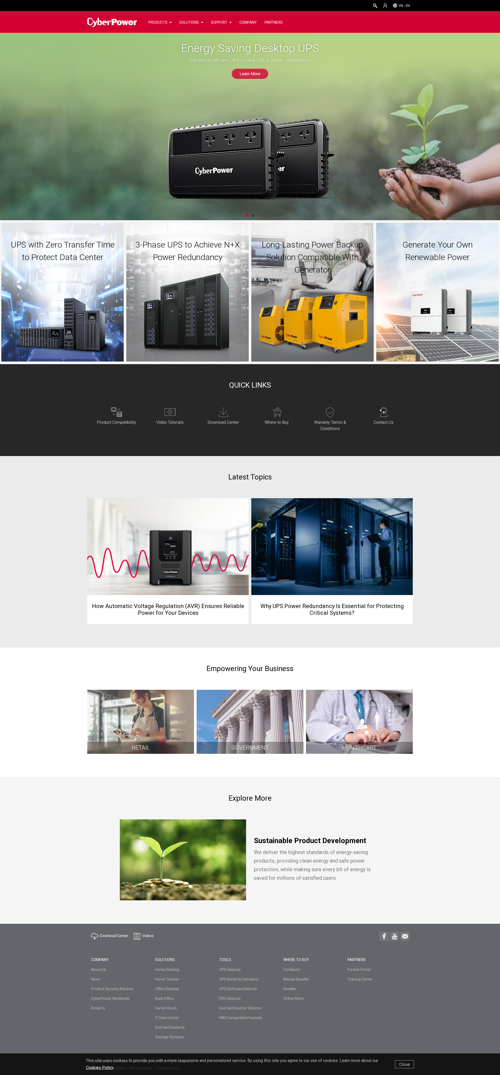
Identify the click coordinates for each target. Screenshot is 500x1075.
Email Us (98, 1008)
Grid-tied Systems (170, 1027)
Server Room (166, 1008)
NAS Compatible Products (240, 1018)
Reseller (290, 989)
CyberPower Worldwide (110, 998)
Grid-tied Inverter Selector (240, 1008)
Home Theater (167, 979)
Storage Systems (169, 1037)
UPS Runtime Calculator (239, 979)
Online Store (293, 998)
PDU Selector (230, 998)
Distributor (292, 970)
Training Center (360, 979)
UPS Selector (230, 970)
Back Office (164, 998)
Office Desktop (167, 989)
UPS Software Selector (238, 989)
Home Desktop (167, 970)
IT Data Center (167, 1018)
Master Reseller (296, 979)
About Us (98, 970)
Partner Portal (359, 970)
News (95, 979)
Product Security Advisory (112, 989)
